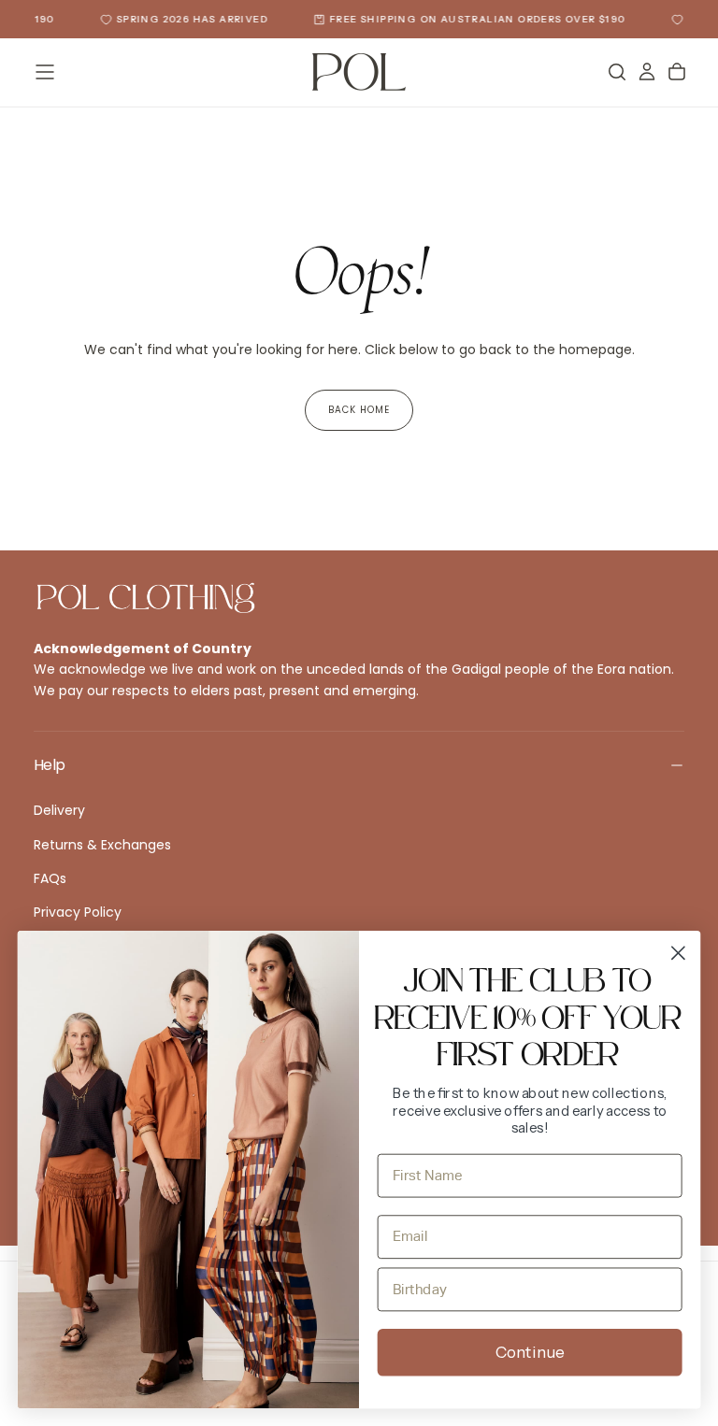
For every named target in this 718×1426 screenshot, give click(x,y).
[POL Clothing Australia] (146, 598)
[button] (45, 72)
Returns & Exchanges (102, 844)
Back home (359, 410)
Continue (530, 1352)
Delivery (59, 810)
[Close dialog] (678, 952)
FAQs (50, 878)
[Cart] (677, 72)
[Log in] (647, 72)
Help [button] (49, 765)
